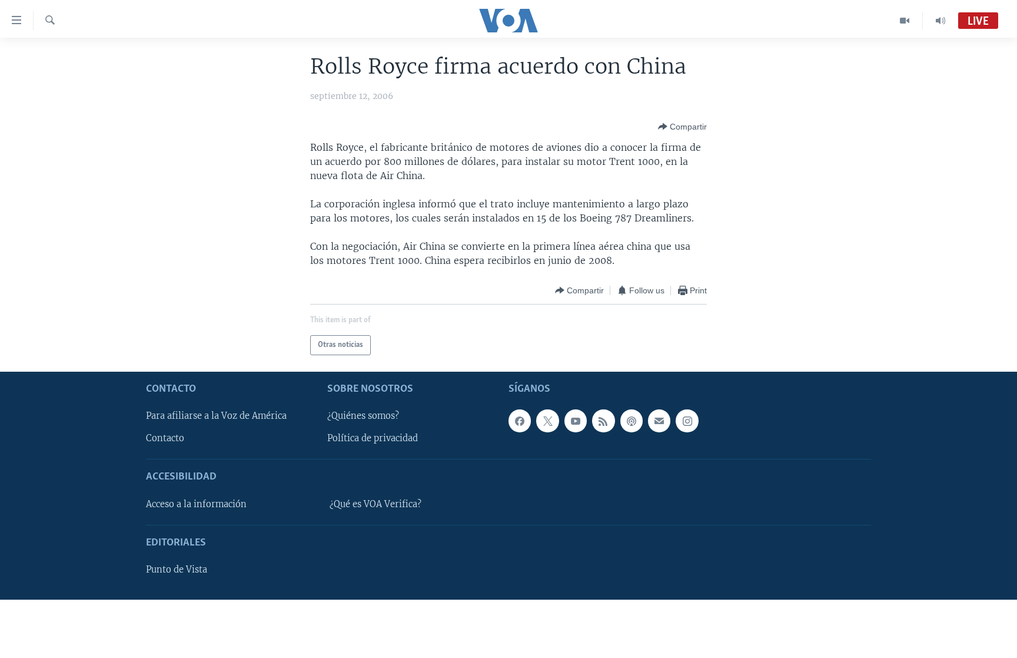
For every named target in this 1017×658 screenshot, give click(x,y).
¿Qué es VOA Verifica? (375, 504)
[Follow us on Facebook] (519, 420)
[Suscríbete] (659, 420)
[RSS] (603, 420)
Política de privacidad (372, 438)
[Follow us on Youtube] (575, 420)
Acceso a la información (196, 504)
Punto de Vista (176, 569)
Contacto (165, 438)
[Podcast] (631, 420)
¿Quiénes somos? (363, 416)
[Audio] (940, 20)
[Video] (905, 20)
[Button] (682, 127)
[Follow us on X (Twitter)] (547, 420)
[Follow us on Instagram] (687, 420)
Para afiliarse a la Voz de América (216, 416)
